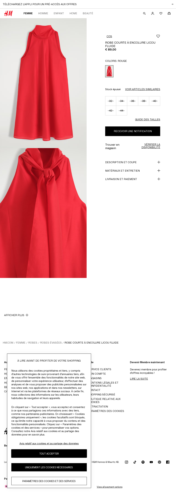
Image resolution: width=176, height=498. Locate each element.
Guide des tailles (147, 119)
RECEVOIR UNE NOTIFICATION (133, 131)
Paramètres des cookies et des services (49, 481)
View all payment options (109, 487)
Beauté (88, 13)
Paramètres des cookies (106, 411)
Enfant (59, 13)
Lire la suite (139, 378)
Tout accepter (49, 453)
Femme (28, 13)
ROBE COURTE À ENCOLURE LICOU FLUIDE (91, 342)
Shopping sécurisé (101, 394)
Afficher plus (14, 315)
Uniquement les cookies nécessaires (49, 467)
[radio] (109, 71)
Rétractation (98, 406)
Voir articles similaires (142, 89)
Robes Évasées (51, 342)
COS (109, 36)
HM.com (8, 342)
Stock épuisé (113, 89)
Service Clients (99, 369)
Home (73, 13)
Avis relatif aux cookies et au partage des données (49, 443)
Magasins (95, 378)
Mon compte (97, 373)
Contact (94, 390)
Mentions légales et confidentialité (103, 384)
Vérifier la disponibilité (150, 146)
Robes (32, 342)
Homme (43, 13)
